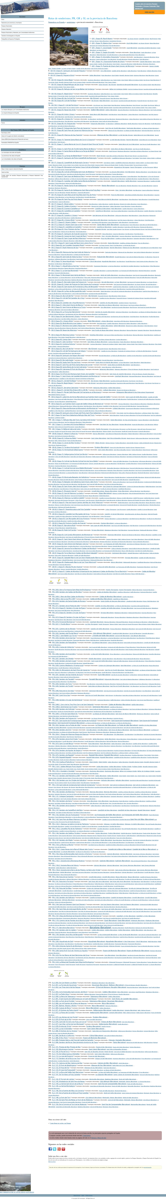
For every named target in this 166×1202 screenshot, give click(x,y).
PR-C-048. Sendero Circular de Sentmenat (67, 700)
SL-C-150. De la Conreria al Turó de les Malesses (69, 1104)
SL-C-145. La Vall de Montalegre (63, 1086)
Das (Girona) (146, 80)
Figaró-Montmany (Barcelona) (56, 268)
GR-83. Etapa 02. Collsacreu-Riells (64, 438)
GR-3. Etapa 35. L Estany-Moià (62, 321)
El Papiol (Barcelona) (74, 489)
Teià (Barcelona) (121, 463)
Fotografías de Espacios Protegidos (10, 39)
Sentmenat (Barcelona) (143, 181)
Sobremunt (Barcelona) (122, 312)
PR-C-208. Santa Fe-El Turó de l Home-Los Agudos (70, 951)
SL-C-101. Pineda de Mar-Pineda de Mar (66, 1047)
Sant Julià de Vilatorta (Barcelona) (66, 126)
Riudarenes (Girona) (61, 445)
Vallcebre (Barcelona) (152, 71)
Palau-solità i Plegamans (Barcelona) (93, 277)
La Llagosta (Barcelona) (65, 277)
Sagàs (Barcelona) (146, 52)
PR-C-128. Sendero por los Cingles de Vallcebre (69, 780)
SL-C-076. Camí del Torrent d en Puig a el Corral (69, 1022)
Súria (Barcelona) (127, 335)
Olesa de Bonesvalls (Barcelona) (137, 493)
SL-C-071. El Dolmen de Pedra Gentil (65, 1010)
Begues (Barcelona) (111, 491)
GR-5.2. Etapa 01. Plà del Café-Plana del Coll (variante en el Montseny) (76, 392)
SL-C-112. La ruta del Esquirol (62, 1056)
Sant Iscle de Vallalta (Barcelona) (123, 1052)
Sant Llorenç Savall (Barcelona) (82, 560)
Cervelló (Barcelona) (98, 491)
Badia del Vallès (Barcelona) (119, 399)
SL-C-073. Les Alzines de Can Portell (65, 1017)
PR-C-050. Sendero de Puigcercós (64, 718)
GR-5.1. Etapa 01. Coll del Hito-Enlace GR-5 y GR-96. (69, 390)
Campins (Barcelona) (122, 454)
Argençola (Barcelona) (138, 424)
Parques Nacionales (6, 26)
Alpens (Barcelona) (104, 41)
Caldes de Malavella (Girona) (146, 443)
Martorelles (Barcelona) (113, 468)
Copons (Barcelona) (143, 420)
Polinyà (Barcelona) (60, 183)
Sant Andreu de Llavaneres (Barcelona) (64, 436)
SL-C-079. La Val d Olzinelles (62, 1029)
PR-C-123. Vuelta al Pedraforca (63, 762)
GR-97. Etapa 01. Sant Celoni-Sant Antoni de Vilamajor (71, 539)
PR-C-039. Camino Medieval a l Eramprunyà (67, 665)
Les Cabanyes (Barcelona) (83, 831)
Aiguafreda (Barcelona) (109, 261)
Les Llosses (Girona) (133, 39)
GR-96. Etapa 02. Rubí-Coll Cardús (64, 530)
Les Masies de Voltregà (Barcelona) (147, 312)
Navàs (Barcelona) (108, 185)
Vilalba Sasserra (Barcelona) (99, 457)
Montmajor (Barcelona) (149, 64)
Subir (83, 1195)
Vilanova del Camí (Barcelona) (117, 179)
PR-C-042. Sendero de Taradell (63, 679)
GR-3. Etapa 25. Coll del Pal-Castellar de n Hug (67, 298)
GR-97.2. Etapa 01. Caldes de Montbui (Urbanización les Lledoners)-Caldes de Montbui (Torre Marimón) (89, 571)
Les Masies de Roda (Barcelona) (150, 128)
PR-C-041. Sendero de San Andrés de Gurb (67, 675)
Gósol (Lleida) (116, 64)
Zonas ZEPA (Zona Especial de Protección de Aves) (14, 139)
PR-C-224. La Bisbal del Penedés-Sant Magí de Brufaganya (73, 962)
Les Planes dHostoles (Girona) (137, 229)
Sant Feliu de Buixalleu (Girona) (116, 438)
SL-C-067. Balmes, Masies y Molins (64, 1006)
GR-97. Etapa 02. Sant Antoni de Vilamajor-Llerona (70, 544)
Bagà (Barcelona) (150, 75)
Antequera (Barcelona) (124, 392)
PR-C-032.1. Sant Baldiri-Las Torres (64, 636)
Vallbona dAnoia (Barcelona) (62, 179)
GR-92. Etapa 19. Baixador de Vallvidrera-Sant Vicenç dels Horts (75, 482)
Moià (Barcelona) (93, 204)
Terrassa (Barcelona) (60, 401)
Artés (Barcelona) (133, 110)
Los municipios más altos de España (11, 152)
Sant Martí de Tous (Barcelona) (104, 174)
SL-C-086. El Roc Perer (60, 1038)
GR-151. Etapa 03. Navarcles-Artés (63, 110)
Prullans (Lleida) (62, 107)
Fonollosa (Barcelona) (96, 335)
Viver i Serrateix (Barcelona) (145, 186)
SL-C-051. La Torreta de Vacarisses (64, 985)
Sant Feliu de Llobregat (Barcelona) (113, 484)
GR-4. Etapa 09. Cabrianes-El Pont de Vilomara (68, 369)
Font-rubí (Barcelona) (94, 516)
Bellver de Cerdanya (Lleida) (136, 80)
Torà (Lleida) (135, 158)
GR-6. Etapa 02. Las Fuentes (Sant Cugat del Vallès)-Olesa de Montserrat (77, 404)
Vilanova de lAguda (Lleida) (111, 165)
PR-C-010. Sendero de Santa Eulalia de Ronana (68, 601)
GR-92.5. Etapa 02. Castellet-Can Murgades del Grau (71, 514)
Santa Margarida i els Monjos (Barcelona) (116, 500)
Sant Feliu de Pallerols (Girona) (153, 229)
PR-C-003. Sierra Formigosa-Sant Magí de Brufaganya (71, 590)
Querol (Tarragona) (136, 167)
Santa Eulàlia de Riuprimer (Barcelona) (149, 119)
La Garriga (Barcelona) (114, 266)
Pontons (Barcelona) (70, 169)
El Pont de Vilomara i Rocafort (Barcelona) (139, 369)
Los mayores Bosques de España (10, 113)
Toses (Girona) (132, 303)
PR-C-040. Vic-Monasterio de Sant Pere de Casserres (71, 670)
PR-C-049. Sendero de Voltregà (63, 709)
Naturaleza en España (56, 22)
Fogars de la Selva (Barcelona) (117, 447)
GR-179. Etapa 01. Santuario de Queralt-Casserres (69, 234)
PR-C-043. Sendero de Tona (62, 684)
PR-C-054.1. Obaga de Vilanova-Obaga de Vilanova (70, 734)
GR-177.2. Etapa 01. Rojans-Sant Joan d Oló (66, 225)
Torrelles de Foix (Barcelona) (153, 519)
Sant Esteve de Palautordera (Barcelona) (136, 457)
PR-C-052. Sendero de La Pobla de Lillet (66, 725)
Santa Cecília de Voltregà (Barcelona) (108, 121)
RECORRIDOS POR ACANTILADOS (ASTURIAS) (17, 1192)
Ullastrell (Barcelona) (53, 406)
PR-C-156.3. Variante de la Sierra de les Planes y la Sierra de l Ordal (76, 870)
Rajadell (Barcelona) (70, 337)
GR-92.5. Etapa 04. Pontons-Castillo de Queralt (69, 523)
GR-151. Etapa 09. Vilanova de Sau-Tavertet (66, 135)
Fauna (3, 123)
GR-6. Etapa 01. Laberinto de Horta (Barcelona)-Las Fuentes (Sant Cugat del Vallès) (81, 397)
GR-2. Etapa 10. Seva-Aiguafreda (62, 261)
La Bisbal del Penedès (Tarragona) (122, 964)
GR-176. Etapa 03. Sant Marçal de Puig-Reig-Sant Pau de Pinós (73, 195)
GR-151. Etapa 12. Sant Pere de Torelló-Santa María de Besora (73, 149)
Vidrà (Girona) (61, 142)
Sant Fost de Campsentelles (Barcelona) (143, 275)
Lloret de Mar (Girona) (132, 443)
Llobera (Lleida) (151, 158)
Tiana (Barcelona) (83, 473)
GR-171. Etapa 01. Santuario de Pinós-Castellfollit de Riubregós (74, 158)
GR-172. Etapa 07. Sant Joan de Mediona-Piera (67, 176)
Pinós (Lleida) (142, 158)
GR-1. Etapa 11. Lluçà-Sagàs (102, 48)
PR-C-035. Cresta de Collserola (63, 647)
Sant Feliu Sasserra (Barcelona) (125, 220)
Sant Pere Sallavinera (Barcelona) (132, 413)
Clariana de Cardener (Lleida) (110, 344)
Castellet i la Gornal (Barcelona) (107, 498)
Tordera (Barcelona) (120, 443)
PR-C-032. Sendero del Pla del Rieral (65, 633)
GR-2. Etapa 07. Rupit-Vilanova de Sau (64, 248)
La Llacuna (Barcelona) (117, 172)
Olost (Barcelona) (69, 121)
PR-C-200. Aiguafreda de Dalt (62, 941)
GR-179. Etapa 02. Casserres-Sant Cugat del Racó (68, 236)
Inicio (2, 19)
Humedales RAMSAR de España (10, 142)
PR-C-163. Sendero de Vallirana (63, 897)
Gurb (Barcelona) (94, 121)
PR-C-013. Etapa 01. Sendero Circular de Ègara (68, 608)
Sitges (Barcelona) (123, 491)
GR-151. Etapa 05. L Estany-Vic (62, 119)
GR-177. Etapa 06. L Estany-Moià (62, 220)
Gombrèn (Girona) (124, 303)
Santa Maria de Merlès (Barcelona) (147, 48)
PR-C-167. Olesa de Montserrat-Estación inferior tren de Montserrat (76, 916)
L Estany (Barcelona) (133, 114)
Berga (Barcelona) (139, 55)
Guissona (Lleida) (99, 165)
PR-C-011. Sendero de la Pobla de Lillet (66, 606)
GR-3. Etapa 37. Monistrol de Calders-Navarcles (68, 326)
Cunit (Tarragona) (90, 500)
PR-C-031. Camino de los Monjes (63, 629)
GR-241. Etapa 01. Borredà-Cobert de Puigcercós (68, 282)
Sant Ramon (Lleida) (109, 163)
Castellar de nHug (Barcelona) (137, 287)
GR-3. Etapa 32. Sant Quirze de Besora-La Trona (68, 307)
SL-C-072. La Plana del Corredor (63, 1012)
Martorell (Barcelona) (155, 562)
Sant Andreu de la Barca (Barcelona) (64, 893)
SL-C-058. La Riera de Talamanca (63, 996)
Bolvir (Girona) (123, 98)
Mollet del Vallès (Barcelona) (109, 275)
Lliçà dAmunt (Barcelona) (125, 275)
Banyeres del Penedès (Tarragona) (136, 500)
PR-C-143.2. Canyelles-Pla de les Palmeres (67, 829)
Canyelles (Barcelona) (143, 505)
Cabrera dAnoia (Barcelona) (119, 176)
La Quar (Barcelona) (70, 197)
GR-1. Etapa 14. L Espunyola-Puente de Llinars (108, 61)
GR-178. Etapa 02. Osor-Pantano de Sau (65, 229)
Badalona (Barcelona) (76, 280)
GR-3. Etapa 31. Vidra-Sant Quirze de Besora (67, 305)
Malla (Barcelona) (67, 264)
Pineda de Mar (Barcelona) (149, 833)
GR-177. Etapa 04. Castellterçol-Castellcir (65, 211)
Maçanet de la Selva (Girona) (153, 835)
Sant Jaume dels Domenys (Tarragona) (64, 500)
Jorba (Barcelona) (154, 420)
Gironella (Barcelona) (112, 55)
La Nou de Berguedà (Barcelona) (126, 55)
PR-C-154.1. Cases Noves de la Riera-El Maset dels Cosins (72, 849)
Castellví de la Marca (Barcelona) (63, 516)
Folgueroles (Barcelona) (98, 123)
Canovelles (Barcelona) (147, 633)
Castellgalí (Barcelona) (121, 376)
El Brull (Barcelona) (95, 261)
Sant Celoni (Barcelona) (98, 438)
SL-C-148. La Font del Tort (61, 1097)
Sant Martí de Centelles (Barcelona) (130, 266)
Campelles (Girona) (144, 39)
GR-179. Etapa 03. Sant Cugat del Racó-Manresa (68, 238)
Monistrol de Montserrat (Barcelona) (85, 378)
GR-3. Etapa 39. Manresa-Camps (62, 335)
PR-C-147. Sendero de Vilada (62, 840)
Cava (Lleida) (144, 105)
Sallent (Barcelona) (98, 110)
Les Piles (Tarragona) (148, 167)
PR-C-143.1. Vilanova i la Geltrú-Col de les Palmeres (70, 824)
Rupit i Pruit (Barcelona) (54, 231)
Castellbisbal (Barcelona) (124, 489)
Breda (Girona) (131, 438)
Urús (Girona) (114, 101)
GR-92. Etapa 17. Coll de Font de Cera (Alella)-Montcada (72, 468)
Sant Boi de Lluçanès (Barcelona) (120, 307)
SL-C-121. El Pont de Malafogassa (64, 1065)
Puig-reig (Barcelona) (121, 186)
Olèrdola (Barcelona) (100, 500)
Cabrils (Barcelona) (74, 1061)
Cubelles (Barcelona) (149, 498)
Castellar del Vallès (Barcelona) (82, 555)
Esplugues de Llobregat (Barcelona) (144, 928)
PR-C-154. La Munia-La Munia (62, 845)
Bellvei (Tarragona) (151, 500)
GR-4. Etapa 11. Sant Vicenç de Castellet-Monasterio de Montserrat (75, 376)
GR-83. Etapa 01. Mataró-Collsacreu (65, 434)
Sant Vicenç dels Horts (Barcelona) (68, 484)
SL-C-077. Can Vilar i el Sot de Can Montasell (68, 1024)
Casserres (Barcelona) (101, 59)
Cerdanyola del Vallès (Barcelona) (146, 399)
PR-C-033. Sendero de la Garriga (63, 638)
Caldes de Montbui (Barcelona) (119, 548)
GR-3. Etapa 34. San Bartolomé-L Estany (65, 316)
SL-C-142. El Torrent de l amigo (63, 1079)
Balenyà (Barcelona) (69, 268)
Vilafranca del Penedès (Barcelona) (67, 507)
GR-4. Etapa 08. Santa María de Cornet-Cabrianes (69, 367)
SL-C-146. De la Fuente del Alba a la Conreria (68, 1091)
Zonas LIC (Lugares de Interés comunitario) (12, 136)
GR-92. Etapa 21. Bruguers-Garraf (64, 491)
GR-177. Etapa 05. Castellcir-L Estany (64, 215)
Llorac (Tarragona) (116, 431)
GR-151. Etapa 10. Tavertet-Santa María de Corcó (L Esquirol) (73, 140)
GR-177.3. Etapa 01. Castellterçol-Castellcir (66, 227)
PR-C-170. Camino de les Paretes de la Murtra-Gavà (70, 920)
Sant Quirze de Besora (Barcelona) (137, 305)
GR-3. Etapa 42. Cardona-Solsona (63, 344)
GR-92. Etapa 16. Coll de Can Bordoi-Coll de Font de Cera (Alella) (75, 461)
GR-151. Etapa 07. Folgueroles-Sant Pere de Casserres (70, 128)
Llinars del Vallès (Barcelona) (62, 457)
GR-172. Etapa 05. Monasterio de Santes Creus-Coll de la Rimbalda (75, 167)
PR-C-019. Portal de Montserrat (63, 622)
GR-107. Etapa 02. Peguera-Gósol (62, 75)
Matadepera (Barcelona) (153, 404)
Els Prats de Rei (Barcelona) (143, 415)
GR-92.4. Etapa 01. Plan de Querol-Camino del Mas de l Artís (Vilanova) (77, 502)
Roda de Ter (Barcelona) (144, 123)
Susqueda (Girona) (100, 229)
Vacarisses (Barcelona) (142, 406)
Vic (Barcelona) (92, 119)
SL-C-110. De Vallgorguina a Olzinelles (65, 1054)
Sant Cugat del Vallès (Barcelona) (136, 397)
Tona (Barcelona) (71, 681)
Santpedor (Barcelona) (139, 238)
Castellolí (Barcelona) (93, 179)
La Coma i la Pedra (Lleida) (68, 68)
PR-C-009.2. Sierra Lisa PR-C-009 (63, 599)
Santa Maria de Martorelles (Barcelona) (69, 470)
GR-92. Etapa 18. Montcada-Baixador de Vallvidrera (70, 477)
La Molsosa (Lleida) (146, 413)
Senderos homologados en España (10, 35)
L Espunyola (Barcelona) (149, 57)
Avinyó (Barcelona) (122, 114)
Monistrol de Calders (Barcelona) (128, 204)
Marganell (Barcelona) (135, 376)
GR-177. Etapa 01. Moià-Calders (62, 204)
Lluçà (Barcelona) (132, 43)
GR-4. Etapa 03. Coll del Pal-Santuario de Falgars (68, 351)
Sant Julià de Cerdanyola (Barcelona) (96, 289)
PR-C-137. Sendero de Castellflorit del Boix (67, 810)
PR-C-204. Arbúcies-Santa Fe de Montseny (67, 946)
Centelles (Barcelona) (105, 640)
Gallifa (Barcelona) (131, 181)
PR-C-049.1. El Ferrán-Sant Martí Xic (65, 714)
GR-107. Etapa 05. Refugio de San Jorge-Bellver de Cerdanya (72, 89)
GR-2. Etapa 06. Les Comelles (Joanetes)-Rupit (67, 245)
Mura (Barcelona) (107, 560)
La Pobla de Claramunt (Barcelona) (79, 179)
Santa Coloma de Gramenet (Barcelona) (113, 277)
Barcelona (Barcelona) (54, 479)
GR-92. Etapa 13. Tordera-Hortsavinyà (65, 447)
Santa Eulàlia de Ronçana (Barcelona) (139, 548)
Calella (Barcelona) (131, 835)
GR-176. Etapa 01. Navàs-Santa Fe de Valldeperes (68, 185)
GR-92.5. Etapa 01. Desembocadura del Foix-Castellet (71, 509)
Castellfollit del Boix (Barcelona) (122, 757)
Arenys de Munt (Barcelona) (74, 440)
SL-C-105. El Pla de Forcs (60, 1052)
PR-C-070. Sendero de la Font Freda (65, 739)
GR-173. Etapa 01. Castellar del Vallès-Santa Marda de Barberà (73, 181)
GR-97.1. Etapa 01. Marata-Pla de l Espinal (67, 567)
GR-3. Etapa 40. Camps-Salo (61, 339)
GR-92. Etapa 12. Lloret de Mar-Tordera (66, 443)
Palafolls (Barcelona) (126, 833)
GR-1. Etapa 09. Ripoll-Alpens (102, 39)
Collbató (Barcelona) (109, 390)
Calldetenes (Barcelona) (120, 123)
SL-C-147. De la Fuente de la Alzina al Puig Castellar (70, 1093)
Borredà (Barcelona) (114, 45)
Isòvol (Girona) (103, 84)
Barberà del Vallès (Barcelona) (73, 183)
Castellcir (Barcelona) (114, 204)
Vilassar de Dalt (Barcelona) (62, 463)
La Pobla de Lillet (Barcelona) (79, 289)
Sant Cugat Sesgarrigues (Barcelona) (80, 505)
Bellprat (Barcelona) (97, 431)
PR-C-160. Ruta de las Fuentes (62, 877)
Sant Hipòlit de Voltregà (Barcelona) (84, 711)
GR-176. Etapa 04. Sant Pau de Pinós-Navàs (66, 199)
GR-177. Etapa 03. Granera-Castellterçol (65, 208)
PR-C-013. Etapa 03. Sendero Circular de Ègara (68, 617)
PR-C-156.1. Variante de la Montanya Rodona (68, 861)
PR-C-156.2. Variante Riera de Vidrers (65, 865)
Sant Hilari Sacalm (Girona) (114, 229)
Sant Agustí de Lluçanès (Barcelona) (147, 307)
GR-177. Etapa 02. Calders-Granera (63, 206)
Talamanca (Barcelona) (101, 328)
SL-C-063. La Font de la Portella (63, 1001)
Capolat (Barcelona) (146, 61)
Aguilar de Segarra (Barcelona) (128, 415)
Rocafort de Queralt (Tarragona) (63, 431)
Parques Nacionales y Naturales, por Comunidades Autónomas (17, 32)
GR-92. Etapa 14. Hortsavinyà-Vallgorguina (67, 450)
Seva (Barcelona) (71, 259)
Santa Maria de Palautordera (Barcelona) (116, 434)
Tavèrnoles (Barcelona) (133, 128)
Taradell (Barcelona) (120, 257)
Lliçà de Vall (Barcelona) (77, 277)
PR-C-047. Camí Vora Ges (61, 695)
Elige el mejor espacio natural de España (12, 169)
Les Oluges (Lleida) (149, 163)
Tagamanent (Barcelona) (100, 266)
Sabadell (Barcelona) (118, 181)
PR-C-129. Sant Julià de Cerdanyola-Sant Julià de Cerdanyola (73, 785)
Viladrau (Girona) (60, 394)
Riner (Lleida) (138, 344)
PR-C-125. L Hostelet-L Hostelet (63, 771)
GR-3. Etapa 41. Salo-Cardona (61, 342)
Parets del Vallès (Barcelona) (62, 273)
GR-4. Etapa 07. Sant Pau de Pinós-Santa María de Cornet (71, 365)
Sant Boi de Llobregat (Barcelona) (57, 923)
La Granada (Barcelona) (113, 505)
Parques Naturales (6, 29)
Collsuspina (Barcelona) (121, 215)
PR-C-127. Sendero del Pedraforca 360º (66, 776)
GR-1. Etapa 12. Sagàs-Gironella (103, 52)
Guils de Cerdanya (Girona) (135, 89)
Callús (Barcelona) (80, 337)
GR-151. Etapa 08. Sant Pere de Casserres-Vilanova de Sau (72, 130)
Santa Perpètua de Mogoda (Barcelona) (85, 479)
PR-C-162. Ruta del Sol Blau (61, 888)
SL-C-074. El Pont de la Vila (61, 1019)
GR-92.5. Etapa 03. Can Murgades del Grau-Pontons (70, 519)
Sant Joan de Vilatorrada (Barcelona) (113, 335)
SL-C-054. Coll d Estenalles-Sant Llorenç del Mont (69, 992)
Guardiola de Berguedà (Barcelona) (95, 82)
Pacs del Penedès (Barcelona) (72, 822)
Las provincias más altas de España (10, 155)
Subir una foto (149, 12)
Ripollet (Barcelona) (132, 399)
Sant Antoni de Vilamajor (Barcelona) (116, 457)
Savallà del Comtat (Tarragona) (130, 431)
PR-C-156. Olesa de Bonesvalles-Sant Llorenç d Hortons (72, 854)
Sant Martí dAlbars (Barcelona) (69, 319)
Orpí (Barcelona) (130, 172)
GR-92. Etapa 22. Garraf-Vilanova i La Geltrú (67, 493)
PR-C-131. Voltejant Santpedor (63, 796)
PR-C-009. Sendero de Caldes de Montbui (67, 592)
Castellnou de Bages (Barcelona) (124, 238)
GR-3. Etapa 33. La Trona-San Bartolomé (65, 312)
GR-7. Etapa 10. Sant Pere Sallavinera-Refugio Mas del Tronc (73, 415)
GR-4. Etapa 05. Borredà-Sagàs (62, 360)
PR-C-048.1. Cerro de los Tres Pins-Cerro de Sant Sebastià (72, 704)
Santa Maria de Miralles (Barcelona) (76, 174)
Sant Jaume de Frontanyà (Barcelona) (99, 45)
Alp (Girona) (94, 98)
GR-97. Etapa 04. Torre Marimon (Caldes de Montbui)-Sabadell (74, 553)
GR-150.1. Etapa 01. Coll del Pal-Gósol (64, 105)
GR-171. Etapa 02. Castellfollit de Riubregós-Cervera (70, 163)
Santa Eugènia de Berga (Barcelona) (85, 259)
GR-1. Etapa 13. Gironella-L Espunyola (105, 57)
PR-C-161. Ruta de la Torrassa (62, 881)
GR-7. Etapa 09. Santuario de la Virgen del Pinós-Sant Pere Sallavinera (76, 413)
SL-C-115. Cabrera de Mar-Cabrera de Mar (67, 1063)
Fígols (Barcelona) (143, 59)
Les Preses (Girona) (104, 245)
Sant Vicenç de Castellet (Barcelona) (120, 374)
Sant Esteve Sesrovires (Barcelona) (63, 858)
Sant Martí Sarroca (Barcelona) (80, 516)
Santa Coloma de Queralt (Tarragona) (64, 427)
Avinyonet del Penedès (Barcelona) (79, 496)
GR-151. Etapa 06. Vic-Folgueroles (63, 123)
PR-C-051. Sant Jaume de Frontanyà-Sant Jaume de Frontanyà (74, 721)
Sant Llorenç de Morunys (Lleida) (99, 68)
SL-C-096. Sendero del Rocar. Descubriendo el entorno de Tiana (75, 1042)
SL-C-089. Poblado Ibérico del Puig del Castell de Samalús (72, 1040)
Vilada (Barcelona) (101, 55)
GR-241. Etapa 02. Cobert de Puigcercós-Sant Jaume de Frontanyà (75, 284)
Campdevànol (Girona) (115, 41)
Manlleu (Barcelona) (133, 123)
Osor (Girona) (125, 229)
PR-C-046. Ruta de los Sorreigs (63, 691)
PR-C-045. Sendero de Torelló (62, 686)
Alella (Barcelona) (124, 468)
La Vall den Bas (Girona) (125, 135)
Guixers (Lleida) (93, 64)
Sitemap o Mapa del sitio (98, 1138)
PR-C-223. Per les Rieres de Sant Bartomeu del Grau (70, 955)
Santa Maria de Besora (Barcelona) (121, 149)
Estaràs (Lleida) (140, 163)
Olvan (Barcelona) (135, 52)
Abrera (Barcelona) (97, 406)
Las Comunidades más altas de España (11, 159)
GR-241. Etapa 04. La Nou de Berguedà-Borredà (68, 291)
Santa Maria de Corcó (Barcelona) (144, 135)
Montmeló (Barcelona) (144, 270)
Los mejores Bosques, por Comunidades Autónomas (15, 109)
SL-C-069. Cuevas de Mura (61, 1008)
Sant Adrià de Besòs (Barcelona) (63, 280)
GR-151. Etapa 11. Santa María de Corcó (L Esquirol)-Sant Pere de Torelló (77, 144)
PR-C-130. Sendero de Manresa (63, 792)
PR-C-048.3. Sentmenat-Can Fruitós (64, 707)
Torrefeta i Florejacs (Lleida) (126, 165)
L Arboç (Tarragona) (80, 500)
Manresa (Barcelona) (90, 241)
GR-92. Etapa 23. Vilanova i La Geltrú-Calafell (68, 498)
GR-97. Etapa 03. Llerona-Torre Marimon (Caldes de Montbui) (74, 548)
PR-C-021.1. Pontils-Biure (61, 624)
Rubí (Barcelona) (88, 406)
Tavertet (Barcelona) (132, 140)
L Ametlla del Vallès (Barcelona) (134, 601)
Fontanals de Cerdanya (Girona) (135, 298)
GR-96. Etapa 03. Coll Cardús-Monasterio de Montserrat (72, 535)
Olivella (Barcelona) (104, 496)
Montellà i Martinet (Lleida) (126, 75)
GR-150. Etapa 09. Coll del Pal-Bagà (63, 101)
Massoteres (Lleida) (57, 165)
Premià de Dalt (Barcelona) (144, 463)
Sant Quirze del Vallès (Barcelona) (64, 399)
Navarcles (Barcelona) (123, 110)
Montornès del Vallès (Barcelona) (91, 280)
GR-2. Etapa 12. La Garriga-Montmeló (64, 270)
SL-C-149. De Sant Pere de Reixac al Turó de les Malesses (72, 1100)
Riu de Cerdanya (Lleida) (79, 82)
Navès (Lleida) (156, 61)
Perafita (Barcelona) (154, 316)
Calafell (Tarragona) (138, 498)
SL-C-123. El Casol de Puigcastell (63, 1070)
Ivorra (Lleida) (75, 165)
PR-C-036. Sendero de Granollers (64, 654)
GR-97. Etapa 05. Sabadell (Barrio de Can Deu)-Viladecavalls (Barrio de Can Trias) (81, 558)
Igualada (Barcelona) (143, 179)
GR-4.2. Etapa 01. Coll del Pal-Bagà (63, 381)
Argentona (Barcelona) (60, 466)
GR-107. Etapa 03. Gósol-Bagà (62, 80)
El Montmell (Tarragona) (115, 962)
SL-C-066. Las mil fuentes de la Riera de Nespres (69, 1003)
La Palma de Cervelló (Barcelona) (140, 665)
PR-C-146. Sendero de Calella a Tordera (66, 833)
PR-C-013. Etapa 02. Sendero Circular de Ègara (68, 613)
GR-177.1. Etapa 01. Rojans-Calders (63, 222)
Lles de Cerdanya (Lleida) (138, 107)
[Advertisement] (11, 76)
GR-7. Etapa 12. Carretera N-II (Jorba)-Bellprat (68, 424)
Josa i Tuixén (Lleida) (54, 68)
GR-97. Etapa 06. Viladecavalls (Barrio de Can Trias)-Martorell (74, 562)
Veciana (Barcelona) (125, 424)
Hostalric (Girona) (130, 447)
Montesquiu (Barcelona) (123, 151)
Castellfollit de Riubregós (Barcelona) (122, 158)
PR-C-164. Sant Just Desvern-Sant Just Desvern (68, 904)
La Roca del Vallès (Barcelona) (106, 567)
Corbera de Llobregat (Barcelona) (136, 486)
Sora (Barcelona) (106, 307)
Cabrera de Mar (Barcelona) (108, 1063)
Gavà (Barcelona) (64, 489)
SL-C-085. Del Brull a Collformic (63, 1035)
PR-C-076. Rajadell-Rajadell (61, 757)
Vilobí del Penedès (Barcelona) (143, 845)
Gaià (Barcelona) (69, 117)
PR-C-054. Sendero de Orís (61, 730)
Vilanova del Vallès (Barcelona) (140, 654)
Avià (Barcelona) (138, 57)
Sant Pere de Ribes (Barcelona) (62, 496)
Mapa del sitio (77, 1195)
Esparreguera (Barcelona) (133, 408)
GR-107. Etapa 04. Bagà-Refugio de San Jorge (67, 84)
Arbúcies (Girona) (102, 946)
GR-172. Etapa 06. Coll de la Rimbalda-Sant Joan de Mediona (72, 172)
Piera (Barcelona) (142, 176)
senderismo (71, 22)
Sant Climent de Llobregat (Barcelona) (114, 486)
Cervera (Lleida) (67, 165)
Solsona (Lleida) (131, 344)
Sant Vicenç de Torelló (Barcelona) (92, 672)
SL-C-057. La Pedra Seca (60, 994)
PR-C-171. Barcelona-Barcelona (63, 928)
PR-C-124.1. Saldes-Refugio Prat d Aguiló (66, 766)
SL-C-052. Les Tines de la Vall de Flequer (66, 987)
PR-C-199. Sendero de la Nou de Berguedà (67, 934)
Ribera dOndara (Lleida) (144, 624)
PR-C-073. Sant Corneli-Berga (62, 743)
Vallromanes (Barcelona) (145, 461)
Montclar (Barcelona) (133, 59)
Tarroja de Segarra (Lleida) (140, 165)
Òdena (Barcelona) (154, 179)
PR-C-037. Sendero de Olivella (62, 659)
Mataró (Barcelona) (133, 434)
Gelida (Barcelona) (98, 739)
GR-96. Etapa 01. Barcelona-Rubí (63, 525)
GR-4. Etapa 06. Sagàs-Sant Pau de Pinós (65, 362)
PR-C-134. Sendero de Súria (62, 801)
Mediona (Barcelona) (141, 172)
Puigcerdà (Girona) (105, 98)
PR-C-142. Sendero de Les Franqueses (65, 815)
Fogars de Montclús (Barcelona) (141, 541)
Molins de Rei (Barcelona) (119, 482)
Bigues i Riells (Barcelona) (128, 551)
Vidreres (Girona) (110, 443)
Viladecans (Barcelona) (138, 920)
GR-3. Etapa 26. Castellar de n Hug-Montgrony (68, 303)
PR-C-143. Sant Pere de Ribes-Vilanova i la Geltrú (69, 819)
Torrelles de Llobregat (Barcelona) (108, 489)
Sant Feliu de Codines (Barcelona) (63, 551)
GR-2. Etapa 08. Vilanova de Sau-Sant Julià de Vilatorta (70, 252)
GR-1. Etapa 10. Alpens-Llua (101, 43)
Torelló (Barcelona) (156, 123)
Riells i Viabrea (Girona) (61, 440)
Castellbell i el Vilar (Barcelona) (67, 378)
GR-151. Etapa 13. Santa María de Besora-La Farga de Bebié (72, 151)
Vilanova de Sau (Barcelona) (115, 130)
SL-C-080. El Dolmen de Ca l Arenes (64, 1031)
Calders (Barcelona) (111, 110)
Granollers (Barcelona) (99, 270)
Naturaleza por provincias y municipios (11, 22)
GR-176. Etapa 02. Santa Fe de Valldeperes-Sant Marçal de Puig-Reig (75, 190)
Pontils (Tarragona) (59, 169)
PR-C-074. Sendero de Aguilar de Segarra (67, 750)
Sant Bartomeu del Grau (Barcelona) (106, 119)
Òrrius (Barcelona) (133, 461)
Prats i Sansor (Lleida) (110, 82)
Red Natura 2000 (5, 132)
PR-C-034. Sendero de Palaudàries (64, 642)
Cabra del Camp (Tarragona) (144, 429)
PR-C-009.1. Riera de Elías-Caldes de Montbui (68, 596)
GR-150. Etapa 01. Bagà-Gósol (62, 94)
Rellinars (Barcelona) (78, 406)
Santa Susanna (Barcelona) (65, 835)
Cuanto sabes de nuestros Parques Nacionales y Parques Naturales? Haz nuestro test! (147, 6)
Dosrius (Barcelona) (99, 434)
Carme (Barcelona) (152, 172)
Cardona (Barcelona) (121, 339)
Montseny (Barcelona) (105, 541)
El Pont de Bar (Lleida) (62, 96)
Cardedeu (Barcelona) (131, 463)
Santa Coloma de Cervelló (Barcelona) (90, 489)
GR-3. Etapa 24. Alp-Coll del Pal (62, 296)
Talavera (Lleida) (107, 431)
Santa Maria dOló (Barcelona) (99, 114)
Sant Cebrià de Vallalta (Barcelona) (72, 838)
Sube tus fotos (52, 1161)
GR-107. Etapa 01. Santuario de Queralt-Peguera (67, 71)
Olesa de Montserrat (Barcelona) (138, 404)
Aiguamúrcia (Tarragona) (121, 167)
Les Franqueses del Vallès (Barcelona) (128, 270)
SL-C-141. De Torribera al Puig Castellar (66, 1074)
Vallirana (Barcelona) (134, 491)
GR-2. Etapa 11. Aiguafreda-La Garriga (65, 266)
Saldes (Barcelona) (137, 64)
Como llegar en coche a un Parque (60, 1123)
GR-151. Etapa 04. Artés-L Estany (63, 114)
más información (147, 1167)
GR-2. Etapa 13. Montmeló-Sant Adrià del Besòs (68, 275)
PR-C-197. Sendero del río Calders (64, 930)
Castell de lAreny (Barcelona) (120, 287)
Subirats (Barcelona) (107, 659)
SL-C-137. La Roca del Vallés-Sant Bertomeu (67, 1072)
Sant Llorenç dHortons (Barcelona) (142, 854)
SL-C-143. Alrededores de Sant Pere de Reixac (68, 1081)
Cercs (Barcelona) (111, 59)
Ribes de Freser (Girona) (131, 156)
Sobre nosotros (89, 1195)
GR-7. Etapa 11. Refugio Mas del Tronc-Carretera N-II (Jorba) (73, 420)
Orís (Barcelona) (79, 672)
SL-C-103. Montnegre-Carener (63, 1049)
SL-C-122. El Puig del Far (60, 1068)
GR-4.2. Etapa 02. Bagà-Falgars (62, 383)
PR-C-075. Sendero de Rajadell (63, 755)
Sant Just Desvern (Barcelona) (110, 904)
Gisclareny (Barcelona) (60, 73)
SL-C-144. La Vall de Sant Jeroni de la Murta (67, 1084)
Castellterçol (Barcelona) (102, 208)
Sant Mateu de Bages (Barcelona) (107, 339)
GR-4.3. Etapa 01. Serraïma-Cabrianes (64, 388)
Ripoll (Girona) (154, 39)
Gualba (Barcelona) (147, 454)
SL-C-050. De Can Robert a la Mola (64, 983)
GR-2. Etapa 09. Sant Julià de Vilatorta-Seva (66, 257)
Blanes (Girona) (100, 443)
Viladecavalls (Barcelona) (65, 406)
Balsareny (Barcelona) (144, 110)
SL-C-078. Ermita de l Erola (61, 1026)
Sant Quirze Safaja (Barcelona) (119, 211)
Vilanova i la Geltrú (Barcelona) (120, 493)
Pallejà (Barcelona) (150, 486)
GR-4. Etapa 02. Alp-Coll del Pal (62, 349)
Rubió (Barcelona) (114, 415)
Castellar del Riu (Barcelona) (105, 64)
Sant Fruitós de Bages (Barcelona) (86, 328)
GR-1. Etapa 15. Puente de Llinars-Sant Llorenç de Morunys (113, 66)
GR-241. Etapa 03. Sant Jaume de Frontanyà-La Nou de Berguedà (74, 287)
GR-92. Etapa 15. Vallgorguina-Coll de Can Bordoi (69, 454)
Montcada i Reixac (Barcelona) (115, 470)
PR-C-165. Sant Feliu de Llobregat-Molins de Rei (69, 909)
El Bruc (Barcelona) (104, 179)
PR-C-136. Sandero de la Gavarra (64, 805)
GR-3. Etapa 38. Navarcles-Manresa (64, 330)
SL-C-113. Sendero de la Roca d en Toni (66, 1058)
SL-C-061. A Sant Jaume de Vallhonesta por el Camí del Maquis (74, 999)
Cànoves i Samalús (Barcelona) (96, 463)
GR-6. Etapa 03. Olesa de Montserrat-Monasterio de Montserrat (74, 408)
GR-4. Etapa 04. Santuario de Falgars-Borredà (67, 355)
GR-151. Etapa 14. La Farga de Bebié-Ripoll (66, 156)
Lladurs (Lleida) (52, 346)
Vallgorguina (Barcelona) (146, 434)
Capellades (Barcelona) (131, 179)
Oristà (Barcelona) (143, 114)
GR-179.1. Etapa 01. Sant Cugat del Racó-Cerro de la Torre (72, 243)
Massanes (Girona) (140, 447)
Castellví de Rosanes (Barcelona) (148, 877)
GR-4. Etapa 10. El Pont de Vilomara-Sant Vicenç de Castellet (72, 374)
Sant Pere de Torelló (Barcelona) (115, 128)
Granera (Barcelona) (136, 206)
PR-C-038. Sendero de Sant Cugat (64, 661)
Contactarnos (86, 1135)
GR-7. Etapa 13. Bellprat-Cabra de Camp (66, 429)
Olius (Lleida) (158, 344)
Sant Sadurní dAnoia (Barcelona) (102, 856)
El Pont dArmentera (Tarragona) (117, 429)
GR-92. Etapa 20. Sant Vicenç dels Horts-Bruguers (70, 486)
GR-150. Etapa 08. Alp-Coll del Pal (63, 98)
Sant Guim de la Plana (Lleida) (87, 165)
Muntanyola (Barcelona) (122, 119)
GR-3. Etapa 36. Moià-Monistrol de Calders (66, 323)
